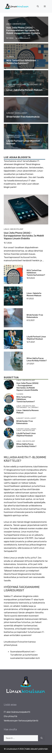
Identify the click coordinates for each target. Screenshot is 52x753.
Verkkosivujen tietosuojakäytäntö (21, 720)
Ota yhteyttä (10, 716)
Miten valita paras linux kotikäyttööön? (37, 359)
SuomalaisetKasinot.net (22, 651)
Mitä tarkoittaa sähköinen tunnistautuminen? (21, 62)
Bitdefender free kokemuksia (23, 116)
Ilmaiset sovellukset (16, 113)
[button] (37, 6)
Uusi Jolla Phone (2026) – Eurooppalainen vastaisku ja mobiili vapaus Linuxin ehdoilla (23, 30)
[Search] (41, 738)
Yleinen (10, 57)
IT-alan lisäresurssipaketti (17, 712)
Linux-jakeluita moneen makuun (24, 90)
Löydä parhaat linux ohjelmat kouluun (23, 142)
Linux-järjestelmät (16, 24)
